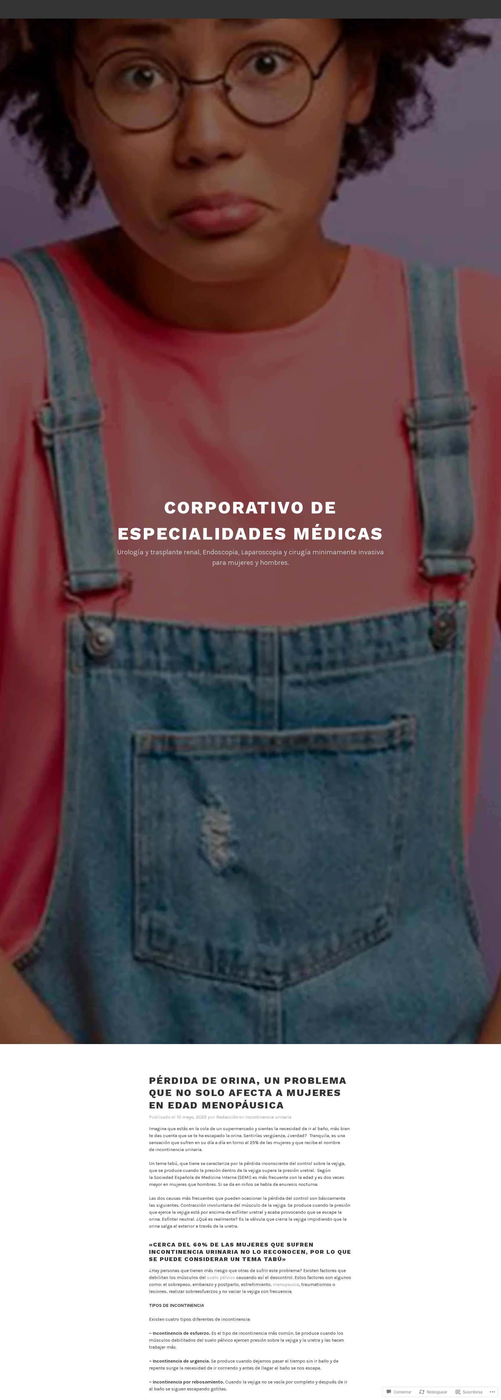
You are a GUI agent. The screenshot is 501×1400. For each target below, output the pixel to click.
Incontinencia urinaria (268, 1117)
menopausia (286, 1284)
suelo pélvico (221, 1277)
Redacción (227, 1117)
